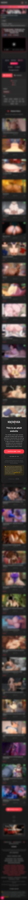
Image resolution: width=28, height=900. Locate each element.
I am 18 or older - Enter (14, 451)
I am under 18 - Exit (14, 456)
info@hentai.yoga (16, 472)
